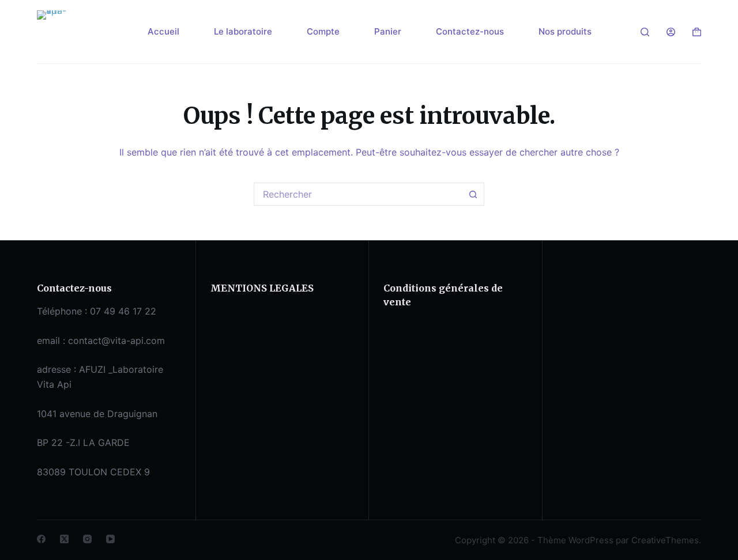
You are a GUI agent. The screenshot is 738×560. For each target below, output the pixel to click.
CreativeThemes (665, 540)
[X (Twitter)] (64, 539)
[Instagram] (87, 539)
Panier (387, 31)
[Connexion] (671, 32)
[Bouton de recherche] (473, 194)
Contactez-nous (470, 31)
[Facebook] (41, 539)
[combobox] (358, 194)
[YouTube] (110, 539)
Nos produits (565, 31)
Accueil (163, 31)
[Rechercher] (645, 32)
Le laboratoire (243, 31)
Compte (323, 31)
